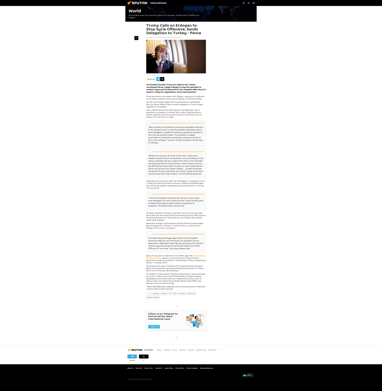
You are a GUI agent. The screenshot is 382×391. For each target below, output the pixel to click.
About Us (130, 368)
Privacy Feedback (192, 368)
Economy (182, 350)
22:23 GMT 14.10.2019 (153, 37)
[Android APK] (248, 375)
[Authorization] (244, 3)
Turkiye (175, 293)
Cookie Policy (169, 368)
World (148, 293)
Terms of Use (148, 368)
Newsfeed (164, 293)
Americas (167, 350)
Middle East (156, 293)
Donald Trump (191, 293)
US (170, 293)
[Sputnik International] (138, 5)
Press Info (139, 368)
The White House (154, 75)
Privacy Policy (179, 368)
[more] (136, 38)
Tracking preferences (206, 368)
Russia (174, 350)
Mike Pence (182, 293)
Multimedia (212, 350)
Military (191, 350)
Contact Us (158, 368)
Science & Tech (201, 350)
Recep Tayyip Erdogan (153, 297)
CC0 (147, 75)
